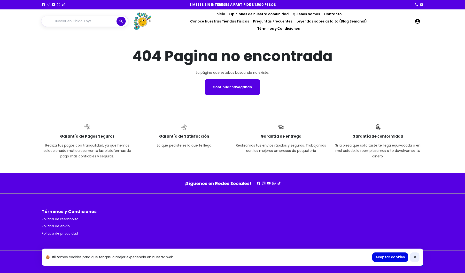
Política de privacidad (60, 233)
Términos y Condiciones (278, 28)
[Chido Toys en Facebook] (43, 4)
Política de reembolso (60, 219)
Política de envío (56, 226)
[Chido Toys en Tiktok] (63, 4)
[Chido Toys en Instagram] (48, 4)
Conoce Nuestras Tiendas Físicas (219, 21)
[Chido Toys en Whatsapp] (58, 4)
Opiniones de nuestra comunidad (259, 14)
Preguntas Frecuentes (273, 21)
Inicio (220, 14)
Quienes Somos (306, 14)
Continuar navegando (232, 87)
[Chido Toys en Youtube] (53, 4)
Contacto (333, 14)
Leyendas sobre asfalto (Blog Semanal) (331, 21)
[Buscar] (121, 21)
